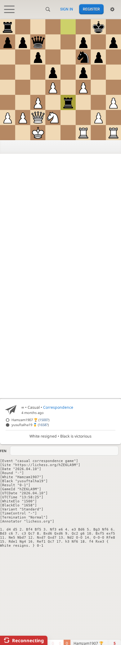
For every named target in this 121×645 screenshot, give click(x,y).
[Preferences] (112, 9)
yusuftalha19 (30, 424)
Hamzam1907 (30, 419)
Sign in (66, 9)
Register (91, 9)
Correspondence (58, 407)
